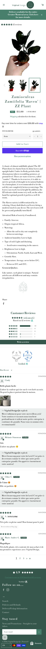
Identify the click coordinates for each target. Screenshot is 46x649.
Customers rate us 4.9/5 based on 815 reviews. (23, 577)
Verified (21, 364)
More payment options (22, 156)
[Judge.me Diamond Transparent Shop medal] (27, 355)
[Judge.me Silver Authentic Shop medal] (16, 355)
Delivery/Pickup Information (14, 608)
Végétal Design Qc (14, 642)
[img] (5, 376)
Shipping (13, 116)
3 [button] (23, 558)
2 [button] (20, 558)
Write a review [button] (23, 342)
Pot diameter (7, 131)
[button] (7, 24)
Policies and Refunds (11, 605)
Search (5, 601)
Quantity (36, 131)
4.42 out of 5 (28, 318)
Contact (5, 612)
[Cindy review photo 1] (5, 400)
